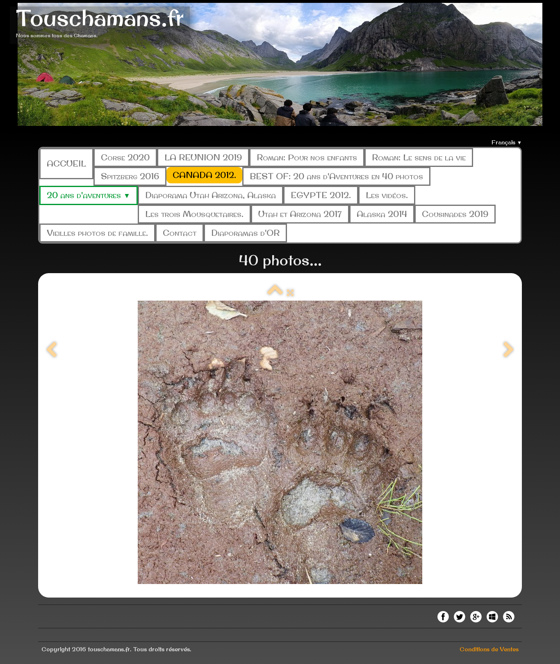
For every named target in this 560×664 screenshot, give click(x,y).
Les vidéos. (387, 195)
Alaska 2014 (382, 214)
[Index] (275, 293)
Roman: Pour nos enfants (307, 157)
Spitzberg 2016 (130, 176)
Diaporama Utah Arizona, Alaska (210, 195)
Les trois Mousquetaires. (194, 214)
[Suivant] (509, 350)
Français (507, 142)
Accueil (66, 163)
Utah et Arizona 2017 (300, 214)
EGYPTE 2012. (321, 195)
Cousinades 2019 (455, 214)
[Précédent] (51, 350)
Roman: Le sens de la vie (419, 157)
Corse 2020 (125, 157)
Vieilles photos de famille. (97, 233)
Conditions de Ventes (489, 649)
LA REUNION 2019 (203, 157)
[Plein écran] (290, 293)
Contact (179, 233)
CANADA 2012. (204, 175)
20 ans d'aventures (88, 195)
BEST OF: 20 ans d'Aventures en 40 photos (336, 176)
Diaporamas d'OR (245, 233)
